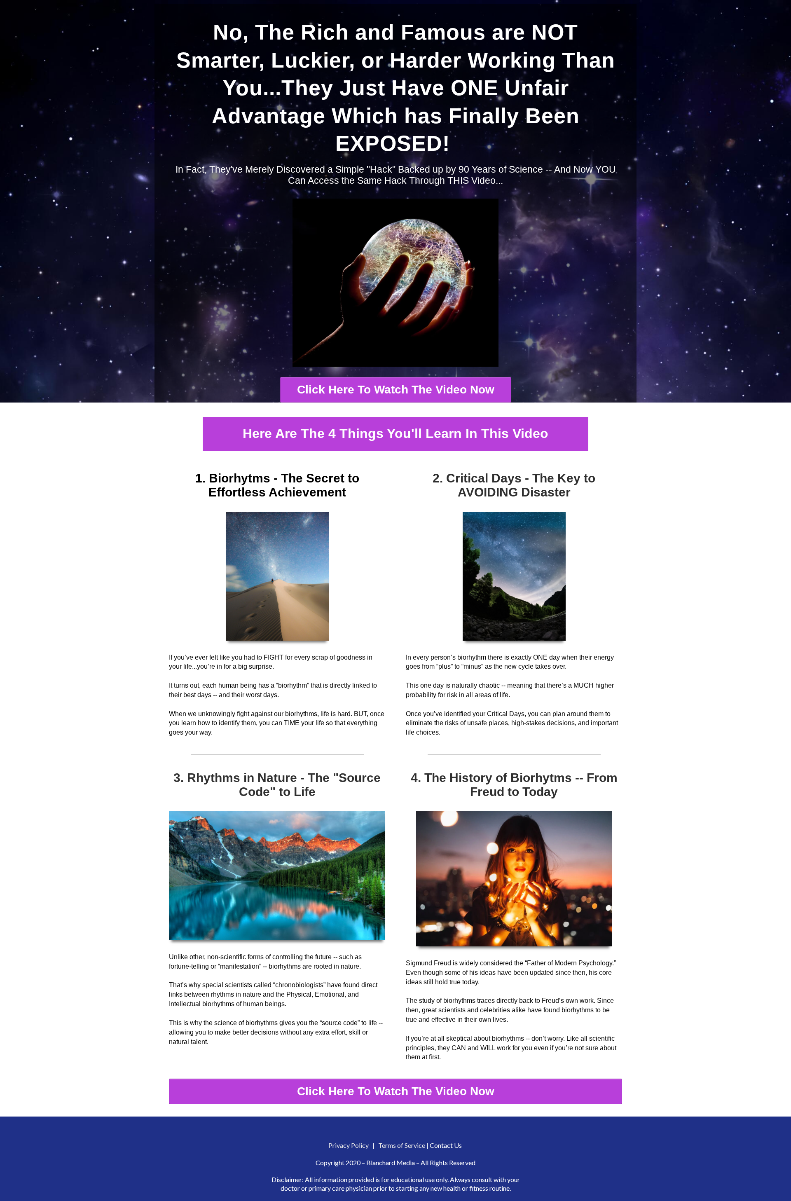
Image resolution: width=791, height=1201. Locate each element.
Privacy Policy (348, 1145)
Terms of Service (401, 1145)
